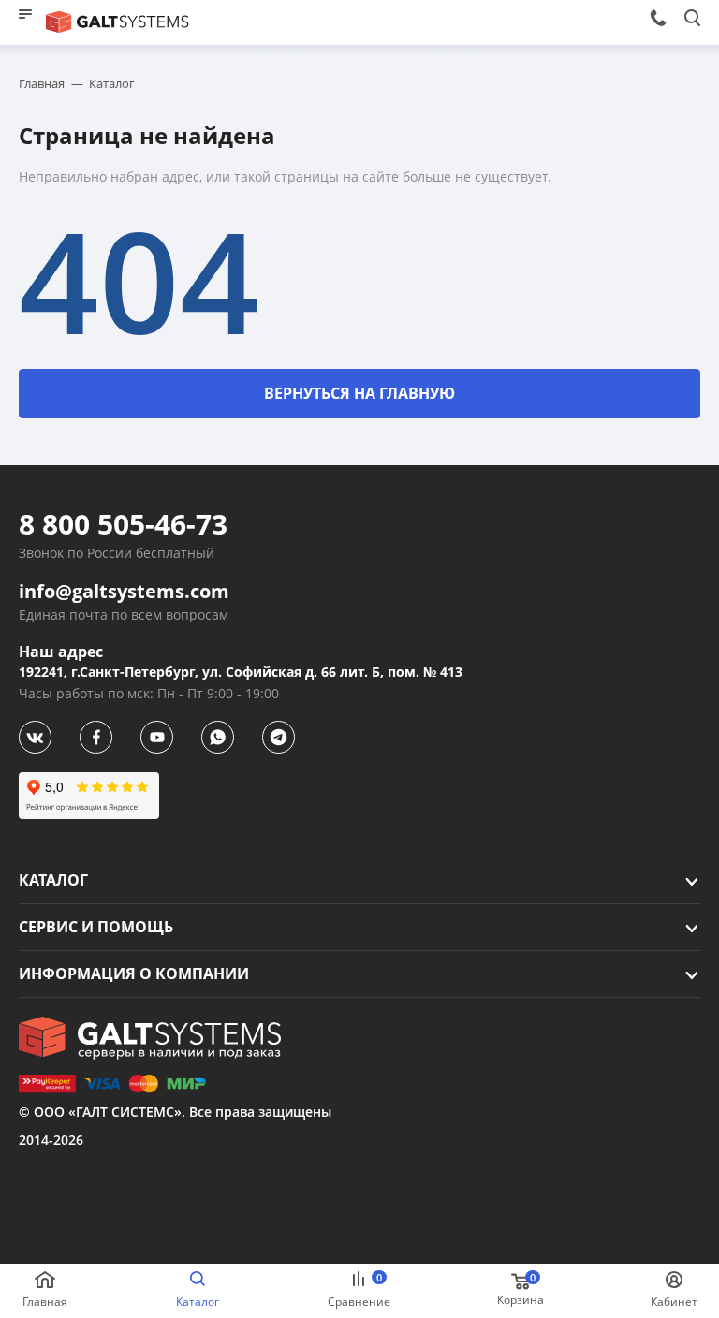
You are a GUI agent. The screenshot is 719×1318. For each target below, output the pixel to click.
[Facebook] (96, 737)
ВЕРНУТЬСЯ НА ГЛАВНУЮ (359, 393)
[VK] (35, 737)
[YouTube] (156, 737)
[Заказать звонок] (658, 17)
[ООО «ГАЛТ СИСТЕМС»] (150, 1038)
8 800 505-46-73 (123, 524)
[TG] (278, 737)
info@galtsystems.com (124, 591)
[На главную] (118, 22)
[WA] (217, 737)
